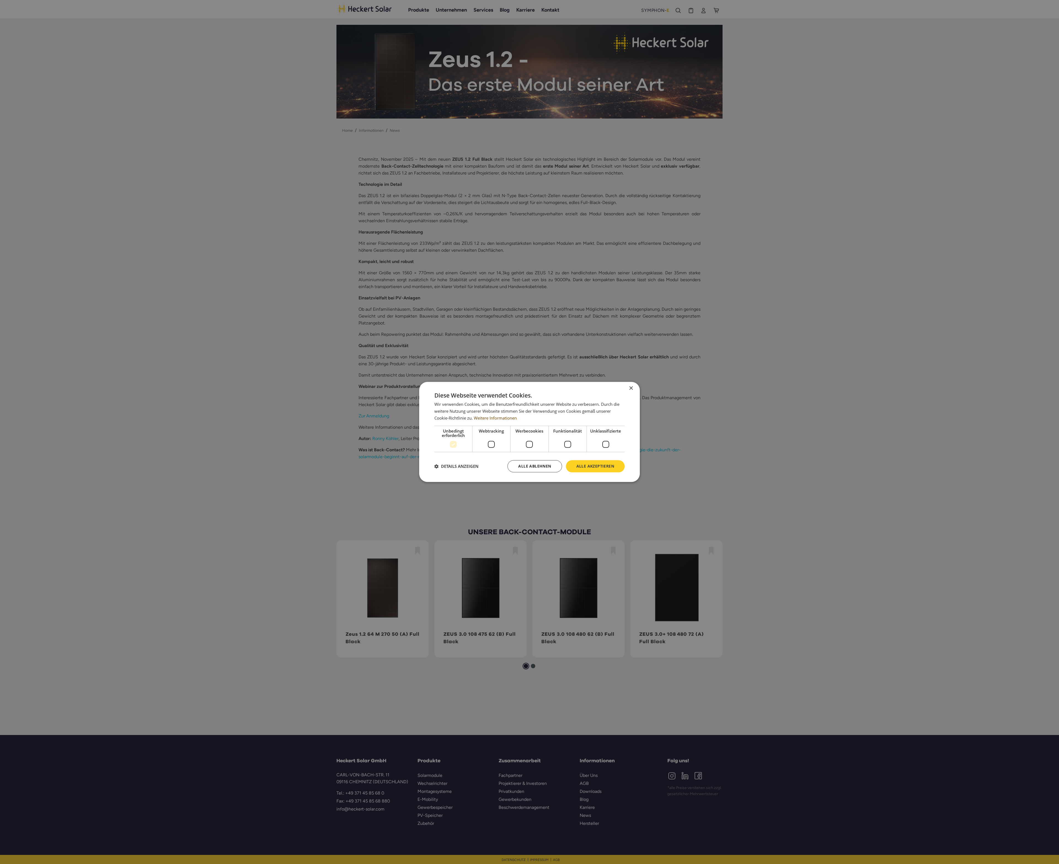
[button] (456, 466)
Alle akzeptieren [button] (595, 466)
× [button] (631, 388)
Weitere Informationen (495, 418)
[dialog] (529, 432)
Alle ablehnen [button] (534, 466)
